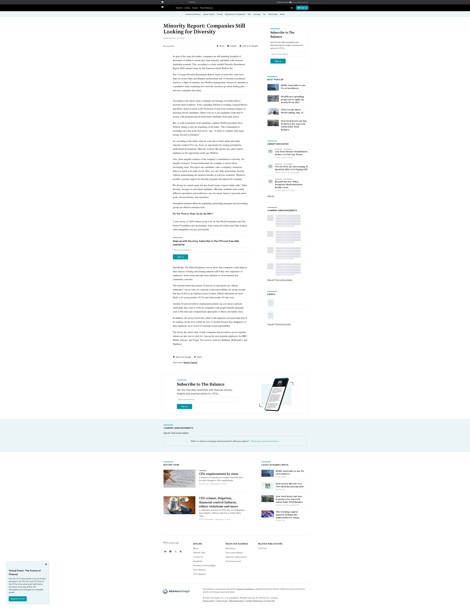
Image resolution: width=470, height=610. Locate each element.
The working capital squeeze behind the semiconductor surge (287, 514)
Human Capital (209, 14)
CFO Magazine (199, 574)
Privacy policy (209, 600)
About (195, 548)
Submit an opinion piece (236, 557)
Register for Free (18, 599)
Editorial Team (199, 552)
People (220, 14)
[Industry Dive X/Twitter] (175, 551)
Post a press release (283, 280)
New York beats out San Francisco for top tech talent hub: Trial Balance (294, 125)
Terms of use (221, 600)
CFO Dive (192, 2)
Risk (249, 14)
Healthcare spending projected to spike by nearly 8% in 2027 (292, 99)
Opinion (179, 8)
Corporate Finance (192, 14)
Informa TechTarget (245, 589)
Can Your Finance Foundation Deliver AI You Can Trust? (291, 153)
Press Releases (206, 8)
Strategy (256, 14)
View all (270, 196)
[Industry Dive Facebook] (170, 551)
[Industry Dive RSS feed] (180, 551)
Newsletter (197, 561)
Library (187, 8)
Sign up (304, 8)
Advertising (230, 548)
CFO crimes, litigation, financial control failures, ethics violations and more (218, 502)
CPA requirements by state (218, 474)
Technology (272, 14)
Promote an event (283, 324)
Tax (264, 14)
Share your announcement (265, 441)
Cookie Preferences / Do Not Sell (260, 600)
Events (195, 8)
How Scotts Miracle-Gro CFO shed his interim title (290, 485)
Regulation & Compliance (235, 14)
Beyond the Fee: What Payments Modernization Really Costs (288, 184)
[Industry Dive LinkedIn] (165, 551)
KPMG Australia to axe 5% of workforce (293, 87)
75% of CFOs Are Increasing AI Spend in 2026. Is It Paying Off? (291, 168)
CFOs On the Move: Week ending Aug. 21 (292, 111)
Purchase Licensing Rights (204, 565)
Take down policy (236, 600)
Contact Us (198, 557)
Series (282, 14)
